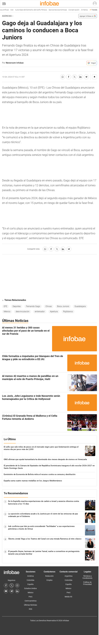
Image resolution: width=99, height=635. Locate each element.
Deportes (17, 306)
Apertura (54, 311)
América (30, 576)
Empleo (49, 580)
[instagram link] (17, 585)
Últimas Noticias (30, 605)
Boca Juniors (63, 306)
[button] (4, 3)
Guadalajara (80, 306)
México (7, 311)
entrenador (40, 311)
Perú (30, 597)
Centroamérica (30, 601)
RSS (30, 609)
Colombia (30, 580)
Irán (9, 10)
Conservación (71, 10)
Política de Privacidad (87, 583)
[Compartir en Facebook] (68, 76)
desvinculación (22, 311)
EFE (5, 306)
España (30, 584)
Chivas (49, 306)
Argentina (68, 576)
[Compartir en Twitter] (74, 76)
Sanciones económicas (55, 10)
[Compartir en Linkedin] (80, 76)
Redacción (49, 576)
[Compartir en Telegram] (86, 76)
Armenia (81, 10)
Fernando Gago (33, 306)
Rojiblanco (68, 311)
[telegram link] (12, 591)
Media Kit (68, 597)
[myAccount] (95, 4)
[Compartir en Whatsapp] (62, 76)
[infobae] (49, 3)
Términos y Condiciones (87, 577)
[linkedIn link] (17, 591)
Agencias (7, 16)
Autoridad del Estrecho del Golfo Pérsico (28, 10)
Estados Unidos (30, 588)
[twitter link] (12, 585)
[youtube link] (6, 591)
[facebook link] (6, 585)
